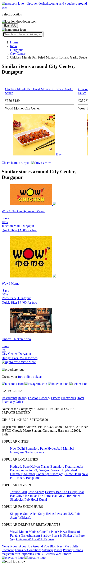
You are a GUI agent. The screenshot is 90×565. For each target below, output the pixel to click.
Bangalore (32, 448)
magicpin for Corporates (18, 554)
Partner (67, 550)
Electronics (68, 398)
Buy (59, 154)
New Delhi (17, 448)
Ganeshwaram (30, 535)
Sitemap (47, 550)
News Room (10, 546)
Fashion (33, 398)
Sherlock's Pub (20, 499)
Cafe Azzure (36, 492)
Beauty (22, 398)
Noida (28, 452)
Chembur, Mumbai (22, 474)
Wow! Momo (19, 531)
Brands (78, 550)
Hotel (80, 398)
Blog (53, 546)
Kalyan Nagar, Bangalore (47, 466)
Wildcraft (24, 517)
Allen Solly (37, 513)
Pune (43, 448)
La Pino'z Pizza (56, 531)
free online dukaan (30, 376)
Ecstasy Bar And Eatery (61, 492)
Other (19, 401)
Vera (38, 554)
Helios (50, 513)
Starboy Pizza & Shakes (56, 535)
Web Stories (63, 554)
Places (58, 550)
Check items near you (16, 162)
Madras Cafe (37, 531)
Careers (50, 554)
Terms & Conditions (28, 550)
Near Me (63, 546)
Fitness (55, 398)
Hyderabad (55, 448)
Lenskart (61, 513)
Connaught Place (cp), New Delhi (58, 474)
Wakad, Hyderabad (64, 470)
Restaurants (9, 398)
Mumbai (68, 448)
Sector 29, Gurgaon (37, 470)
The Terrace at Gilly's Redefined (59, 496)
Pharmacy (8, 401)
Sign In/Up (9, 25)
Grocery (44, 398)
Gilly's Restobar (26, 496)
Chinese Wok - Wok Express (35, 539)
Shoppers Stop (19, 513)
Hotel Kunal (39, 499)
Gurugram (17, 452)
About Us (25, 546)
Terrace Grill (18, 492)
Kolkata (38, 452)
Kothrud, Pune (20, 466)
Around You (41, 546)
